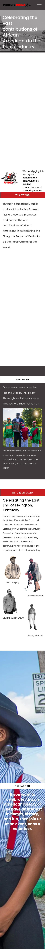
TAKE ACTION (22, 786)
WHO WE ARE (22, 379)
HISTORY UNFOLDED (22, 492)
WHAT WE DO (22, 195)
